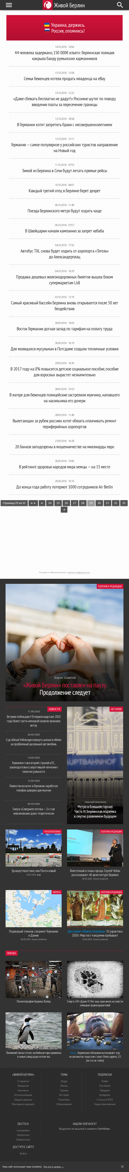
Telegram (105, 1090)
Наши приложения (104, 1104)
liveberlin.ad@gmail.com (79, 572)
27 (74, 503)
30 (99, 503)
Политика (64, 1099)
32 (115, 503)
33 (123, 503)
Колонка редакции (110, 586)
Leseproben (23, 1130)
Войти (23, 1153)
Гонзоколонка (52, 831)
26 (66, 503)
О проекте (23, 1081)
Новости (54, 709)
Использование (23, 1095)
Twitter (105, 1081)
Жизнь (64, 1085)
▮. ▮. (39, 874)
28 (82, 503)
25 (58, 503)
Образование (64, 1104)
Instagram (104, 1095)
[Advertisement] (64, 546)
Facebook (104, 1085)
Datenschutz (23, 1139)
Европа (56, 892)
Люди (64, 1081)
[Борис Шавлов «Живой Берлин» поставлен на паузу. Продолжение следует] (64, 700)
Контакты (23, 1090)
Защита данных (23, 1099)
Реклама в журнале (23, 1104)
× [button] (122, 1166)
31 (107, 503)
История (116, 709)
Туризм (64, 1090)
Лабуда (11, 953)
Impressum (23, 1135)
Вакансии (23, 1085)
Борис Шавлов (100, 878)
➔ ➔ (33, 503)
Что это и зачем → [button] (53, 1166)
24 (49, 503)
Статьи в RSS (105, 1099)
